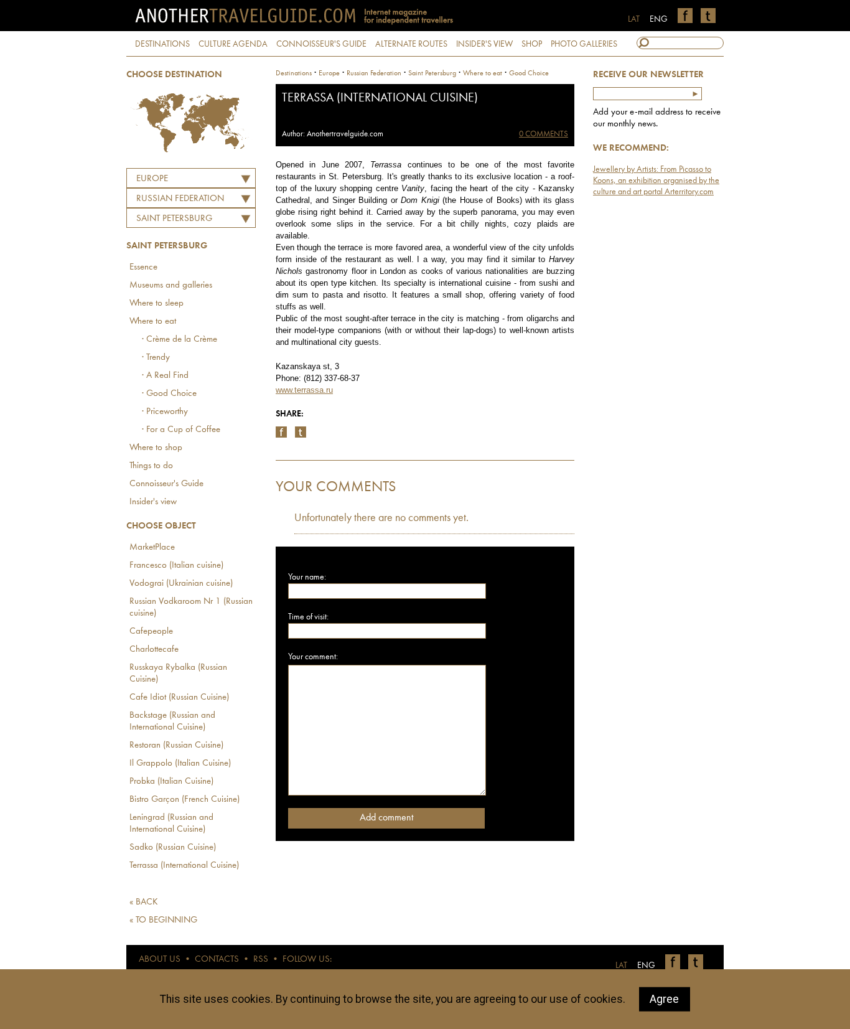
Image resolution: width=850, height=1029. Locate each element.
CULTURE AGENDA (233, 44)
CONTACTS (217, 959)
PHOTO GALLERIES (584, 44)
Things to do (151, 466)
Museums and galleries (170, 285)
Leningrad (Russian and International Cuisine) (171, 823)
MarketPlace (152, 547)
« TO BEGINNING (163, 920)
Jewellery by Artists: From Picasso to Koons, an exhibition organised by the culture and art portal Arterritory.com (656, 180)
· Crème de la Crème (179, 339)
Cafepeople (151, 631)
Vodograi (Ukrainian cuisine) (181, 583)
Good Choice (529, 73)
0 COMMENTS (543, 134)
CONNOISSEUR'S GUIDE (321, 44)
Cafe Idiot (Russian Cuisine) (179, 697)
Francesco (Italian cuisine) (176, 565)
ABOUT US (159, 959)
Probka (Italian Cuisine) (171, 781)
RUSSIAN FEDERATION (180, 199)
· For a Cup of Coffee (181, 430)
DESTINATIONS (162, 44)
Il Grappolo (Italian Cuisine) (180, 763)
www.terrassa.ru (304, 390)
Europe (152, 179)
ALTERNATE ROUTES (411, 44)
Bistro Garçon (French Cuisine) (184, 799)
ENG (659, 19)
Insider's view (153, 502)
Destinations (294, 73)
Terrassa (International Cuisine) (184, 865)
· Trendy (156, 357)
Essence (143, 267)
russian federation (374, 73)
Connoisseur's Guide (166, 484)
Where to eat (152, 321)
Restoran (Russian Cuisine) (176, 745)
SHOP (531, 44)
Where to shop (155, 448)
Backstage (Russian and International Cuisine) (172, 721)
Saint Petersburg (174, 218)
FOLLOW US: (307, 959)
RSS (260, 959)
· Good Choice (169, 393)
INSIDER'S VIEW (484, 44)
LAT (634, 19)
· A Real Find (165, 375)
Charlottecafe (154, 649)
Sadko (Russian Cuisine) (172, 847)
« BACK (143, 902)
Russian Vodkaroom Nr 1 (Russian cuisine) (191, 607)
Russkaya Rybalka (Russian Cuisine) (178, 673)
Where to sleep (156, 303)
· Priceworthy (165, 411)
